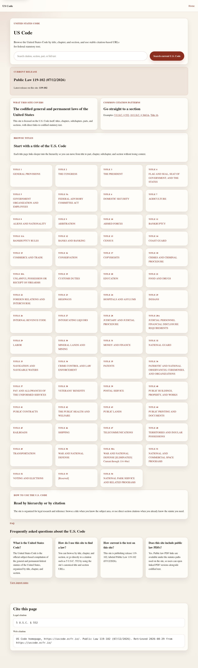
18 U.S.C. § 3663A (139, 115)
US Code (7, 6)
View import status (19, 582)
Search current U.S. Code (167, 56)
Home (192, 5)
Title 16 (154, 115)
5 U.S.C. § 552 (121, 115)
